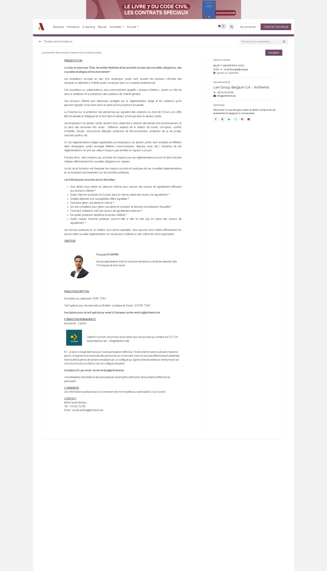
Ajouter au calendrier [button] (227, 72)
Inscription (274, 52)
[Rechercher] (284, 42)
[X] (222, 119)
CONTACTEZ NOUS (276, 26)
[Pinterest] (242, 119)
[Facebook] (216, 119)
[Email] (248, 119)
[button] (231, 26)
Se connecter (248, 26)
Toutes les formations (57, 41)
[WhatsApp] (235, 119)
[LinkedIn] (229, 119)
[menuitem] (58, 26)
